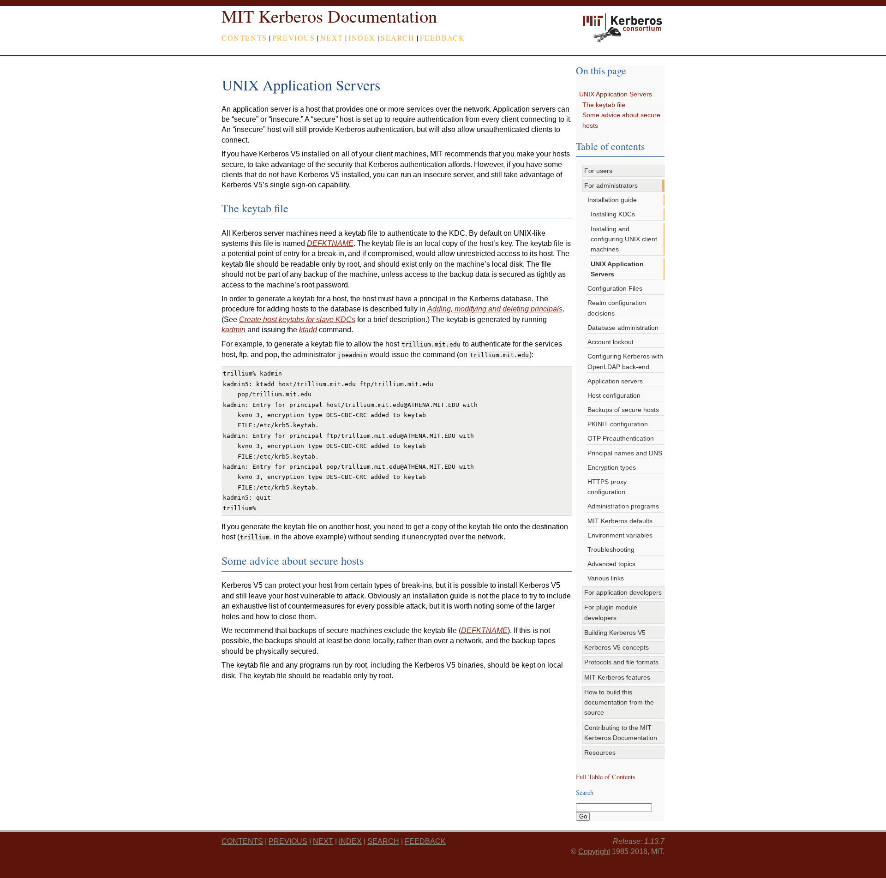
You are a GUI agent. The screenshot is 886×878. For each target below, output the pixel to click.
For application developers (623, 592)
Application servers (615, 381)
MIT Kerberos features (617, 677)
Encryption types (611, 467)
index (362, 37)
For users (598, 170)
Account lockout (610, 342)
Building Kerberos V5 (615, 632)
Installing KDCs (613, 214)
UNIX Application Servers (615, 94)
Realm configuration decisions (616, 308)
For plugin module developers (610, 612)
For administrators (611, 185)
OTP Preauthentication (620, 438)
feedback (442, 37)
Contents (244, 37)
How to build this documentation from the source (619, 702)
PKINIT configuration (617, 424)
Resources (600, 752)
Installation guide (612, 199)
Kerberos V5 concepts (616, 647)
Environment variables (620, 535)
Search (398, 37)
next (331, 37)
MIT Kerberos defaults (620, 521)
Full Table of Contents (605, 776)
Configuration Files (614, 288)
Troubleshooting (611, 549)
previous (293, 37)
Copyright (594, 851)
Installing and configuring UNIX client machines (624, 239)
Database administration (623, 327)
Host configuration (614, 395)
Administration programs (623, 506)
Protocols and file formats (621, 662)
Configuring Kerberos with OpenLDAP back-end (625, 361)
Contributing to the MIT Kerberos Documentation (620, 732)
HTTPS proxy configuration (607, 487)
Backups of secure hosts (623, 409)
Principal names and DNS (624, 453)
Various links (605, 578)
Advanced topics (611, 563)
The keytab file (603, 104)
